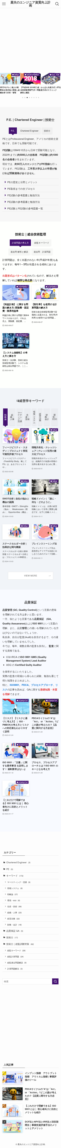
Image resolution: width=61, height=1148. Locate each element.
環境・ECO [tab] (54, 417)
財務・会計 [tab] (47, 417)
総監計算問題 (15, 956)
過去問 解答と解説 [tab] (19, 251)
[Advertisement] (30, 40)
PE (9, 869)
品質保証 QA (14, 930)
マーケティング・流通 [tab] (20, 417)
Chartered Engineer (18, 862)
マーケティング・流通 (18, 882)
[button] (22, 97)
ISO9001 (14, 685)
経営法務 (13, 918)
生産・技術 (14, 906)
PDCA (25, 685)
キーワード (14, 875)
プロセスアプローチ (42, 685)
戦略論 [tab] (5, 417)
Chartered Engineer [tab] (29, 130)
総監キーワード (16, 950)
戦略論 (12, 894)
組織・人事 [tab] (12, 417)
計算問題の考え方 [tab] (20, 242)
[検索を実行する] (55, 981)
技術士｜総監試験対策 (20, 943)
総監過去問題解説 (17, 962)
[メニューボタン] (4, 4)
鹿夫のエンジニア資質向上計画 (30, 4)
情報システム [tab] (34, 417)
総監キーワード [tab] (41, 242)
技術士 (12, 937)
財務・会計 (14, 924)
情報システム (15, 888)
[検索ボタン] (57, 4)
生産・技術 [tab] (27, 417)
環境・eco (13, 900)
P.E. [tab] (13, 130)
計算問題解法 (15, 968)
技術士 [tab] (47, 130)
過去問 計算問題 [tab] (42, 251)
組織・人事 (14, 912)
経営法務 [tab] (40, 417)
